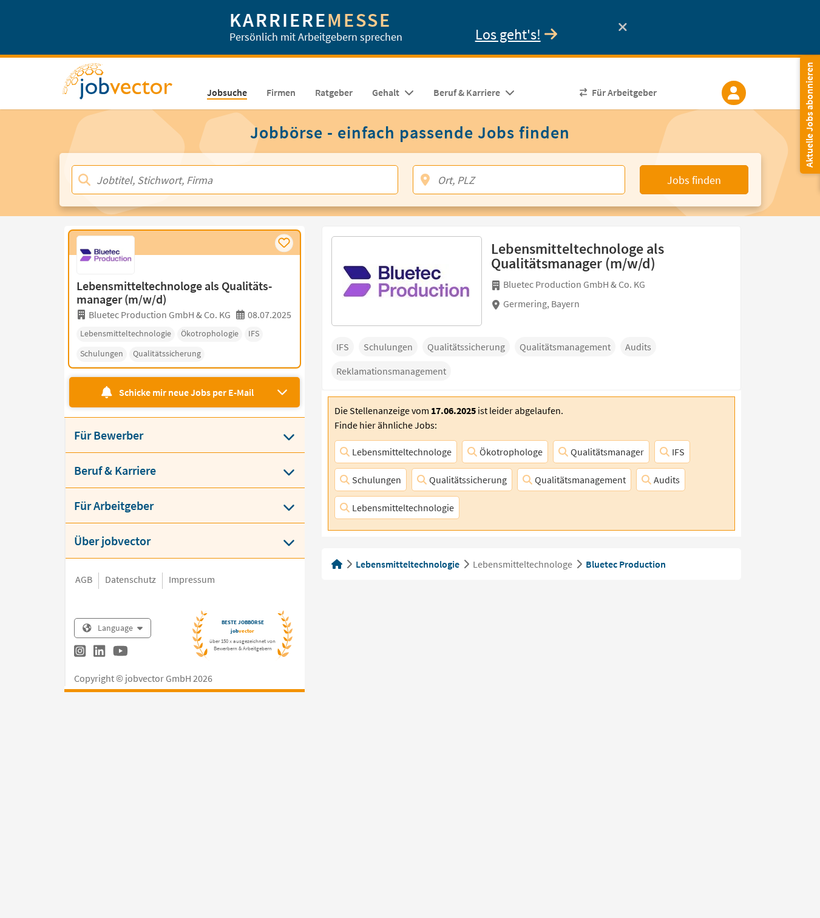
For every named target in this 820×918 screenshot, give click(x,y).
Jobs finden (694, 180)
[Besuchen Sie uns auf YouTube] (120, 653)
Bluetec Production (626, 564)
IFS (678, 452)
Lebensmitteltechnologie (403, 507)
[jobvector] (130, 85)
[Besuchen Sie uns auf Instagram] (80, 653)
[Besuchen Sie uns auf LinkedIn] (99, 653)
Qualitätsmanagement (580, 480)
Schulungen (376, 480)
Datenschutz (130, 579)
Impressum (192, 579)
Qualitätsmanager (607, 452)
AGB (83, 579)
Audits (667, 480)
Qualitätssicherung (468, 480)
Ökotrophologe (511, 452)
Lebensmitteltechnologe (402, 452)
